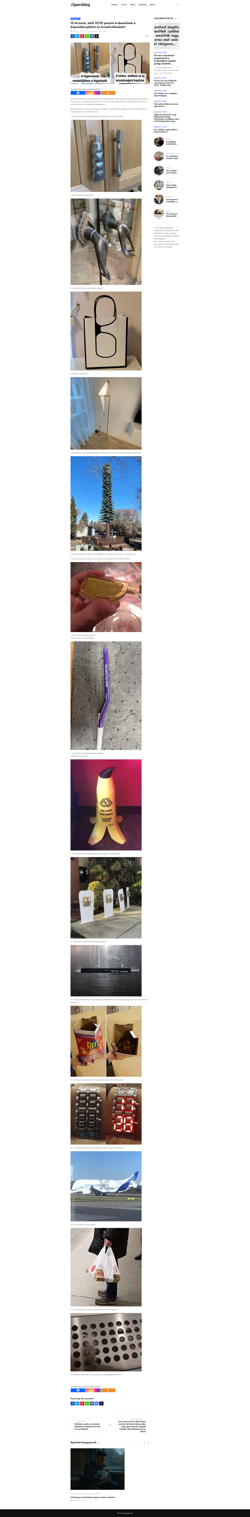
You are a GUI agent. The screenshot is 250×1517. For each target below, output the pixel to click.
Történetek (96, 1493)
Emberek (80, 1493)
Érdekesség (142, 5)
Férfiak (168, 139)
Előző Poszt (81, 1421)
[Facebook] (78, 93)
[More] (108, 93)
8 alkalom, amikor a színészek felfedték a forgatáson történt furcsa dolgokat (87, 1426)
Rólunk (152, 5)
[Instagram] (93, 93)
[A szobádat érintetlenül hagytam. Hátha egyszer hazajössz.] (159, 142)
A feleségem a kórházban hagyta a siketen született (93, 1497)
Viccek (124, 5)
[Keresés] (178, 5)
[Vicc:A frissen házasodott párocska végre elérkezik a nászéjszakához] (159, 214)
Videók (132, 5)
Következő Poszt (137, 1419)
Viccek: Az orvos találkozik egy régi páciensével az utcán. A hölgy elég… (165, 83)
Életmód (73, 1493)
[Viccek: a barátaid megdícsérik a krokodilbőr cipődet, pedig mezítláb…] (166, 36)
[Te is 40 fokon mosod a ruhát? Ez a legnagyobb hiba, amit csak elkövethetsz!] (159, 156)
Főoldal (114, 5)
